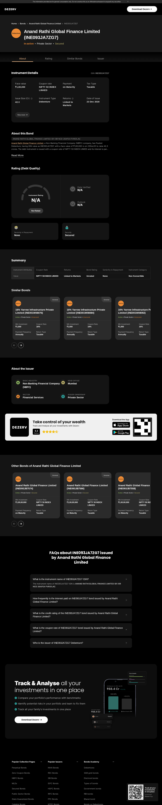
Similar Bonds (74, 58)
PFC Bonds (53, 799)
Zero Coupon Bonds (21, 773)
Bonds (23, 23)
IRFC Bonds (53, 794)
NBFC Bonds (17, 778)
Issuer (100, 58)
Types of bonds (91, 783)
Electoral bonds (91, 778)
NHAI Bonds (53, 767)
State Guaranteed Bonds (23, 799)
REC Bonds (53, 773)
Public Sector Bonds (21, 794)
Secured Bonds (18, 788)
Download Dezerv (141, 9)
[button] (27, 761)
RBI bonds (88, 794)
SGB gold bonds (91, 773)
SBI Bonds (52, 778)
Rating (48, 58)
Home (14, 23)
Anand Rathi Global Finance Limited (45, 23)
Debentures (89, 767)
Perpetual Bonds (19, 767)
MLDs (14, 783)
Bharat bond (89, 799)
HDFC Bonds (53, 788)
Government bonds (92, 788)
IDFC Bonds (53, 783)
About (22, 58)
